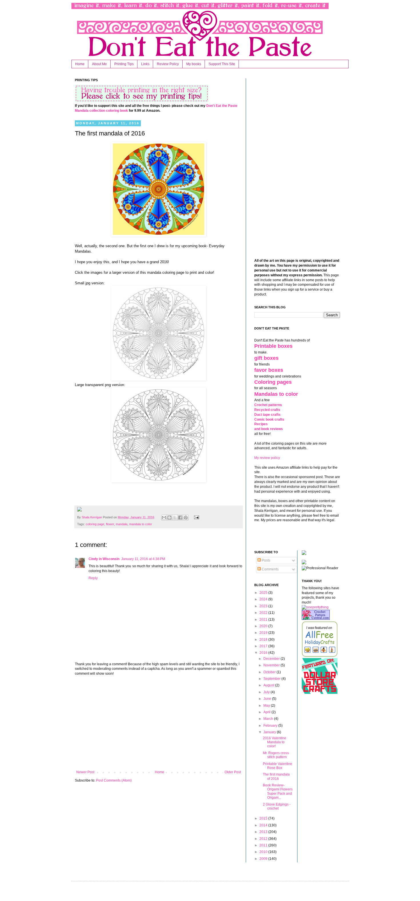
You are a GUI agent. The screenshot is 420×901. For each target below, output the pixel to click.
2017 (263, 646)
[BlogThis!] (169, 517)
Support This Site (222, 64)
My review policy (267, 458)
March (268, 719)
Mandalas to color (276, 394)
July (267, 692)
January (270, 732)
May (267, 706)
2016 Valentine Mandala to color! (274, 742)
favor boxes (268, 370)
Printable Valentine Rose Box (277, 766)
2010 (263, 852)
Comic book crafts (269, 419)
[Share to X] (175, 517)
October (270, 672)
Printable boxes (273, 346)
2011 (263, 845)
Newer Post (85, 772)
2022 (263, 613)
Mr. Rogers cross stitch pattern (276, 755)
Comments (270, 569)
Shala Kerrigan (92, 517)
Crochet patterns (268, 405)
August (269, 685)
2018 (263, 640)
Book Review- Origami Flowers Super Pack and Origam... (278, 791)
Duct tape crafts (267, 415)
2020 (263, 626)
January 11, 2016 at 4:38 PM (143, 559)
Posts (265, 560)
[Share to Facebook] (180, 517)
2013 (263, 832)
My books (193, 64)
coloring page (95, 524)
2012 (263, 839)
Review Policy (168, 64)
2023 (263, 606)
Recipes (261, 424)
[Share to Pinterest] (186, 517)
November (272, 665)
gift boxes (266, 358)
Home (80, 64)
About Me (99, 64)
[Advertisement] (159, 723)
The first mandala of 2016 (276, 776)
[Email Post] (195, 517)
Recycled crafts (267, 410)
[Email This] (164, 517)
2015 (263, 818)
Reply (93, 578)
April (267, 712)
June (267, 699)
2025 (263, 593)
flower (110, 524)
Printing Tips (124, 64)
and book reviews (268, 429)
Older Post (233, 772)
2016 (263, 653)
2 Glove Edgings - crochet (277, 806)
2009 (263, 859)
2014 (263, 825)
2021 (263, 620)
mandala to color (140, 524)
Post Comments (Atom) (114, 780)
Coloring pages (273, 382)
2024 (263, 599)
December (272, 659)
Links (145, 64)
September (272, 679)
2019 (263, 633)
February (270, 726)
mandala (121, 524)
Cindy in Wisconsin (104, 559)
